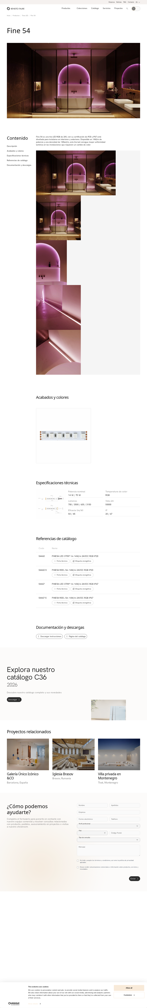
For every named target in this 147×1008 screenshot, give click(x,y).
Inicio (8, 15)
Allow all (129, 988)
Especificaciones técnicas (18, 155)
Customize (128, 995)
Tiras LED (25, 15)
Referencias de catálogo (17, 160)
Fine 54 (33, 15)
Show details (33, 1004)
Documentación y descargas (19, 165)
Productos (16, 15)
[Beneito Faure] (15, 8)
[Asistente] (127, 8)
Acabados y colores (15, 151)
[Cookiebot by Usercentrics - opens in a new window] (14, 1003)
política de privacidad (126, 860)
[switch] (136, 8)
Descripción (12, 146)
